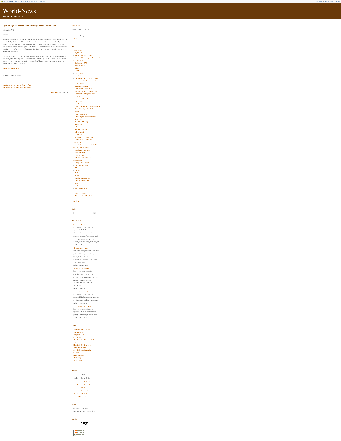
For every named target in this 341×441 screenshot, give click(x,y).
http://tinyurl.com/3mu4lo (11, 68)
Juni (85, 396)
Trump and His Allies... (80, 225)
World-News (19, 10)
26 (74, 393)
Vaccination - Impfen (81, 188)
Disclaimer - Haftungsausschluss (85, 93)
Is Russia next (79, 132)
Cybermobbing (79, 83)
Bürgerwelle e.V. (78, 335)
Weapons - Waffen (80, 193)
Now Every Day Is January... (82, 306)
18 (89, 387)
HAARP (77, 111)
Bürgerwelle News (79, 332)
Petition (77, 170)
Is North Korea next (81, 129)
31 (87, 393)
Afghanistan (78, 53)
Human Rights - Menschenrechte (85, 116)
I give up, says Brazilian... (38, 1)
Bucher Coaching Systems (81, 329)
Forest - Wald (24, 1)
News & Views (80, 155)
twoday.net (7, 1)
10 (87, 384)
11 (89, 384)
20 (77, 390)
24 (87, 390)
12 (74, 387)
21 (79, 390)
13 (77, 387)
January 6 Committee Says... (82, 268)
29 (82, 393)
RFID (76, 173)
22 (82, 390)
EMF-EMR (78, 96)
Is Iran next (78, 127)
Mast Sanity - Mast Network (84, 137)
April (79, 396)
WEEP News (77, 360)
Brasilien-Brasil (80, 65)
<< (339, 1)
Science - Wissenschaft (82, 180)
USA (76, 185)
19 (74, 390)
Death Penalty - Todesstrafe (83, 88)
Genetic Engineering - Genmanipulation (87, 106)
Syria (76, 183)
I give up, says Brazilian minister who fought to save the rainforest (29, 25)
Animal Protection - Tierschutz (84, 55)
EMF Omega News (79, 347)
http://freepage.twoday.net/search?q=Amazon (17, 87)
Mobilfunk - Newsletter (82, 150)
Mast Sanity (77, 358)
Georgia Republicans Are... (82, 292)
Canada (77, 70)
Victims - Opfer (80, 191)
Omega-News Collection (82, 163)
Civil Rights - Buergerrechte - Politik (86, 78)
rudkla (54, 92)
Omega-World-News (81, 165)
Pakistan (77, 168)
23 (84, 390)
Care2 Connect (79, 73)
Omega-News (77, 337)
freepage (15, 1)
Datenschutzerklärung (81, 86)
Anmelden (319, 1)
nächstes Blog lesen (330, 1)
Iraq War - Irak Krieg (81, 122)
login (75, 38)
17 (87, 387)
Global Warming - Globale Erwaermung (87, 109)
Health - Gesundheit (81, 114)
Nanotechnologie (80, 152)
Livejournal (78, 134)
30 (84, 393)
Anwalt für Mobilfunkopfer (82, 350)
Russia (77, 175)
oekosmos (76, 352)
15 (82, 387)
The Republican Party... (80, 248)
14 (79, 387)
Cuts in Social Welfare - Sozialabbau (86, 81)
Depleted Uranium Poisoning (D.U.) (86, 91)
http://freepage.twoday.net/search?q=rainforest (17, 85)
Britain (77, 68)
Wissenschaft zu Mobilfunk (83, 196)
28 (79, 393)
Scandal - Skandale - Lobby (83, 178)
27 (77, 393)
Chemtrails (78, 76)
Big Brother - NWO (81, 63)
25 (89, 390)
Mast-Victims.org (78, 355)
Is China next (79, 124)
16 (84, 387)
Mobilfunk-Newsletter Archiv (82, 345)
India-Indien (78, 119)
